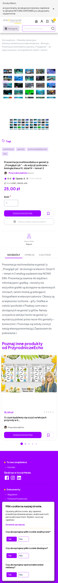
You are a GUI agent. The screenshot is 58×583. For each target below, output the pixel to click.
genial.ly (20, 149)
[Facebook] (7, 478)
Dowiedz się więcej (15, 524)
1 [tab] (21, 444)
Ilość (6, 196)
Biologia (45, 43)
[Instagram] (13, 478)
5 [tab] (36, 444)
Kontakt (11, 467)
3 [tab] (29, 444)
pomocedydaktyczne (37, 149)
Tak (10, 539)
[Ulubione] (47, 21)
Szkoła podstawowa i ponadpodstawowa (20, 43)
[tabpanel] (29, 397)
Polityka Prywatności (17, 498)
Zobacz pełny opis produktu (32, 221)
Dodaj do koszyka (22, 213)
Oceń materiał (35, 178)
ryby (5, 154)
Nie (21, 539)
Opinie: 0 (20, 178)
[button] (41, 21)
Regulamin (12, 494)
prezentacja (8, 149)
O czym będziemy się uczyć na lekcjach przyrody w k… (25, 418)
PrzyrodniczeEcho (21, 173)
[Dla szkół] (36, 21)
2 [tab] (25, 444)
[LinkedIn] (19, 478)
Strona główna (8, 40)
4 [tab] (32, 444)
